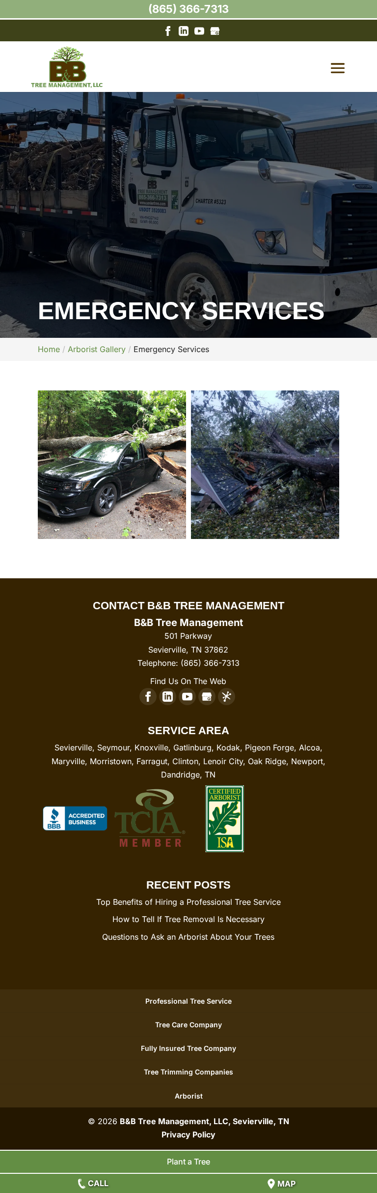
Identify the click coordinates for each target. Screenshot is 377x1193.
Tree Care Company (188, 1024)
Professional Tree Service (188, 1001)
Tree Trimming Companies (188, 1072)
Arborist (189, 1096)
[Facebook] (168, 32)
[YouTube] (199, 32)
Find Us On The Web (188, 681)
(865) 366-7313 (188, 8)
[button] (112, 464)
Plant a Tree (188, 1161)
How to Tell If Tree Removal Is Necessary (188, 919)
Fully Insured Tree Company (188, 1048)
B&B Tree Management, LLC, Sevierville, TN (204, 1121)
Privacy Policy (188, 1134)
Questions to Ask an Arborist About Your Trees (188, 937)
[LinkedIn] (183, 32)
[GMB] (215, 32)
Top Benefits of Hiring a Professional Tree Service (188, 902)
